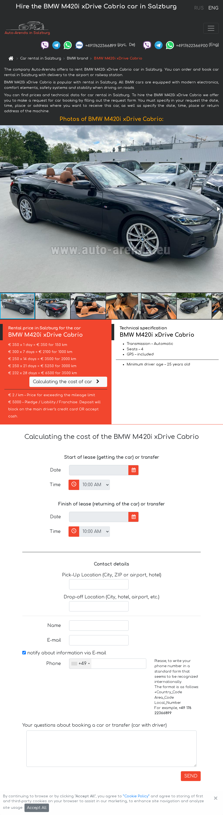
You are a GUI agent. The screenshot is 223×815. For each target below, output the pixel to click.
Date (55, 470)
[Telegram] (56, 45)
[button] (218, 209)
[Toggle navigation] (211, 28)
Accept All (37, 808)
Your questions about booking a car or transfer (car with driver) (94, 725)
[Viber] (45, 45)
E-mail (54, 640)
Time (55, 484)
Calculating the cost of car (63, 381)
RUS (199, 8)
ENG (213, 8)
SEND (190, 776)
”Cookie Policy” (136, 796)
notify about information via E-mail (66, 653)
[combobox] (80, 664)
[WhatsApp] (68, 45)
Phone (53, 663)
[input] (99, 470)
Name (54, 625)
